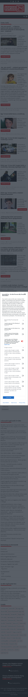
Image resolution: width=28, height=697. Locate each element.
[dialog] (14, 348)
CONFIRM (8, 397)
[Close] (25, 294)
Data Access (14, 402)
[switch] (22, 323)
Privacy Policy (22, 402)
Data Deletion (6, 402)
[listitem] (14, 320)
